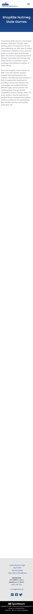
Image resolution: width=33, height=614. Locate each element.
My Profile (17, 568)
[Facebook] (16, 594)
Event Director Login (17, 565)
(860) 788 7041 (16, 585)
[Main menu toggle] (28, 4)
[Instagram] (12, 594)
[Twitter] (20, 594)
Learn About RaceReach (17, 573)
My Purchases (17, 570)
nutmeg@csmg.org (16, 589)
